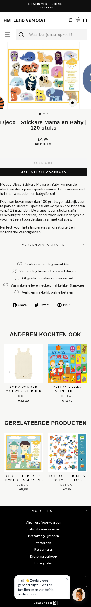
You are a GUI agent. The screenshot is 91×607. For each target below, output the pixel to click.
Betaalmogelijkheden (43, 536)
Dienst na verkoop (43, 556)
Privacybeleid (44, 563)
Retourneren (43, 549)
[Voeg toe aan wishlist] (5, 431)
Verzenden (43, 543)
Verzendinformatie (43, 244)
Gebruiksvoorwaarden (43, 529)
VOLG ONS (42, 511)
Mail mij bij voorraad (43, 172)
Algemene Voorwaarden (43, 522)
